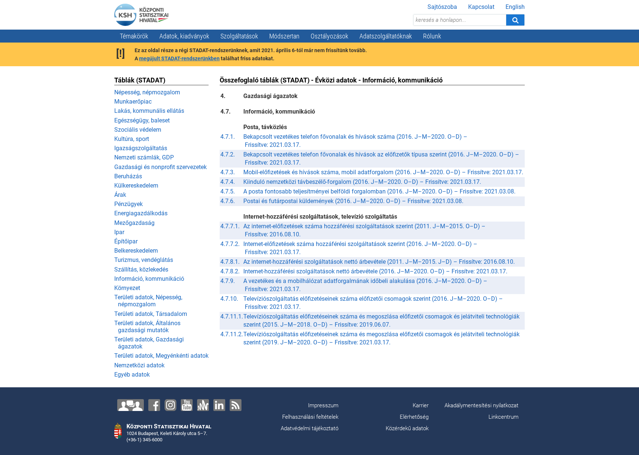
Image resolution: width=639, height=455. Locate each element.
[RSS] (235, 405)
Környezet (127, 287)
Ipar (119, 232)
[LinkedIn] (219, 405)
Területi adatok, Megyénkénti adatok (161, 355)
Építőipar (126, 241)
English (515, 6)
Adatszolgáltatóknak (385, 36)
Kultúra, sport (131, 138)
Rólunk (432, 36)
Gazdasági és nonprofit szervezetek (160, 167)
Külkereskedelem (136, 185)
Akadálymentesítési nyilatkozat (481, 405)
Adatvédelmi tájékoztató (309, 428)
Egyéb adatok (132, 374)
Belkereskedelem (136, 250)
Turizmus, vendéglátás (143, 259)
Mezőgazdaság (134, 222)
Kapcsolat (481, 6)
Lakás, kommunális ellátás (149, 110)
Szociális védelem (137, 129)
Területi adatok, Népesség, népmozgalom (148, 301)
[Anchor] (203, 405)
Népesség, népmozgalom (147, 92)
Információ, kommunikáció (149, 278)
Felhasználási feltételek (310, 417)
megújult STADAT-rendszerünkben (179, 58)
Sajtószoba (442, 6)
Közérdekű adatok (407, 428)
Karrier (421, 405)
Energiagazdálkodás (141, 213)
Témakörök (134, 36)
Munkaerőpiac (133, 101)
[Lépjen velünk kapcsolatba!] (130, 405)
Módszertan (284, 36)
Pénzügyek (128, 204)
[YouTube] (187, 405)
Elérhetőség (414, 417)
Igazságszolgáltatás (140, 148)
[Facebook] (154, 405)
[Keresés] (515, 20)
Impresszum (323, 405)
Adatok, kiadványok (184, 36)
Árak (120, 194)
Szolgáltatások (239, 36)
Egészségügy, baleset (142, 120)
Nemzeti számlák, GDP (144, 157)
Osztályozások (329, 36)
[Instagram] (170, 405)
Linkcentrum (503, 417)
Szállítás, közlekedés (141, 269)
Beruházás (128, 176)
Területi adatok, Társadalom (150, 313)
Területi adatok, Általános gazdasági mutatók (147, 327)
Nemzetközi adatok (139, 365)
